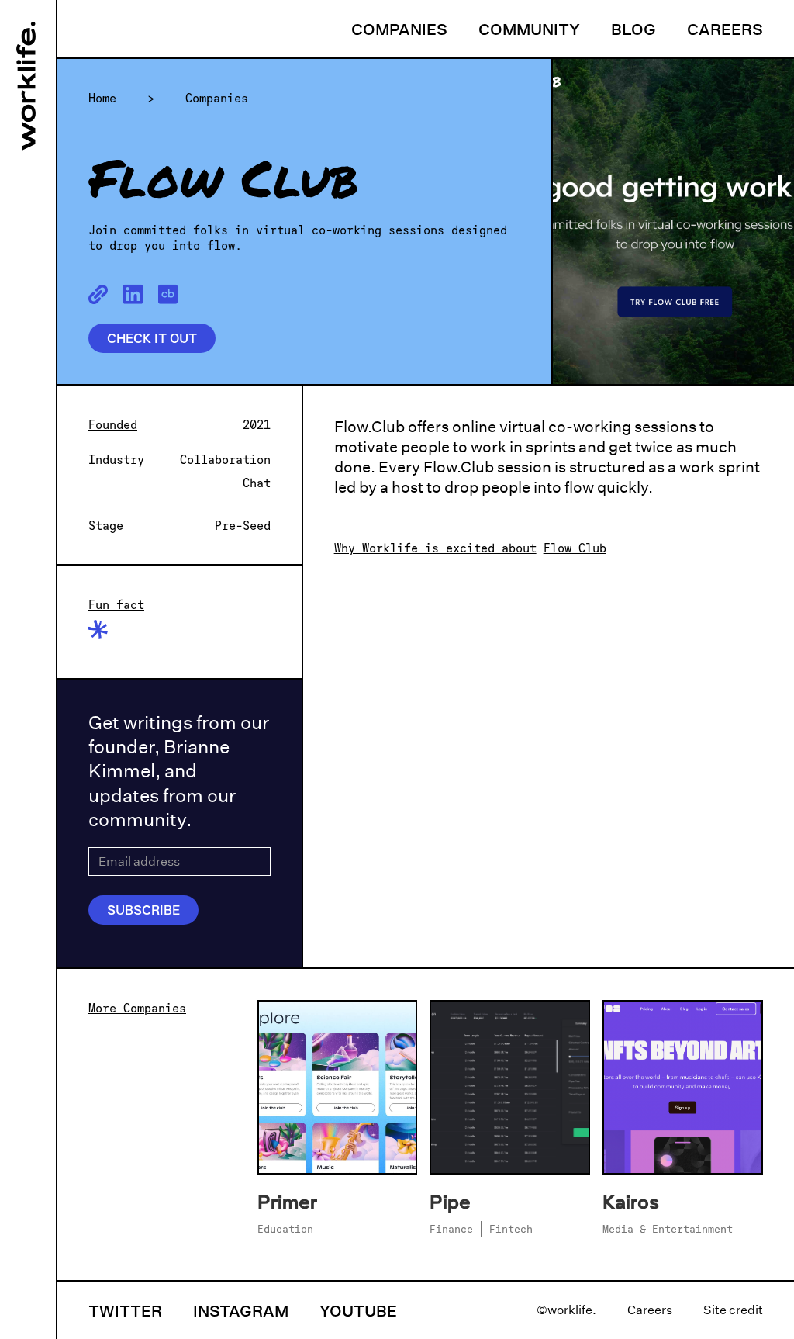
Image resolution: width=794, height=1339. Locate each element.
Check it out (152, 338)
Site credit (733, 1310)
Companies (399, 28)
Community (529, 28)
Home (102, 98)
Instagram (240, 1310)
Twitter (125, 1310)
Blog (633, 28)
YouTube (358, 1310)
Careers (725, 28)
